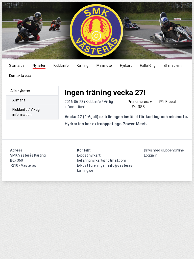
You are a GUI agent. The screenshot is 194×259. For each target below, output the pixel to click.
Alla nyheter (20, 91)
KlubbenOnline (172, 150)
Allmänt (18, 100)
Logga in (150, 155)
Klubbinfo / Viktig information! (26, 112)
